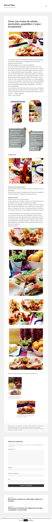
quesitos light (36, 428)
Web (9, 479)
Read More (30, 520)
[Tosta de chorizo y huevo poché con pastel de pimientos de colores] (26, 407)
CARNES (26, 426)
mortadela (38, 427)
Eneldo (26, 427)
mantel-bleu (19, 426)
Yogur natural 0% (18, 430)
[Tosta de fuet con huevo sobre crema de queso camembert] (15, 386)
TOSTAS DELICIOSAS (32, 426)
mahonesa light (32, 427)
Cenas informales (21, 427)
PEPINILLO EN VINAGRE (13, 428)
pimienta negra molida (23, 428)
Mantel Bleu (9, 5)
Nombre (10, 467)
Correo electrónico (13, 473)
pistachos (31, 428)
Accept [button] (25, 520)
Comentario (11, 449)
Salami (13, 430)
